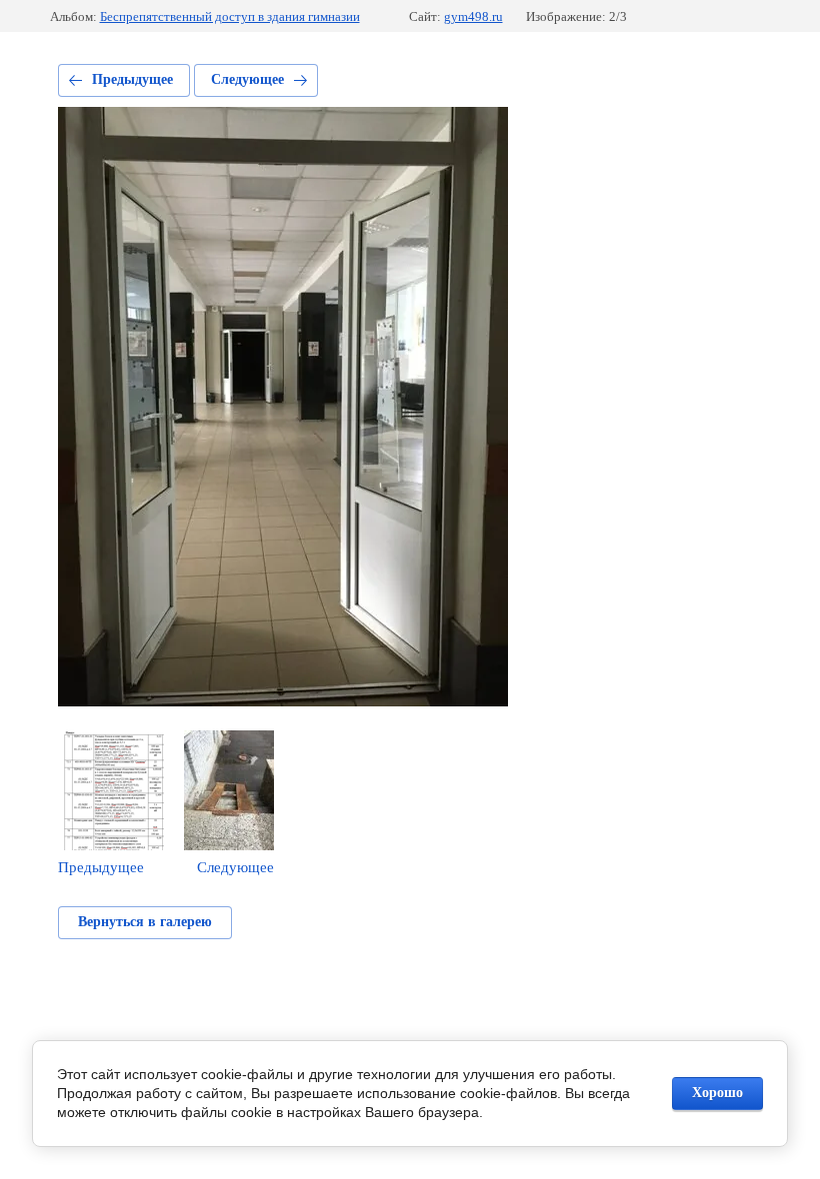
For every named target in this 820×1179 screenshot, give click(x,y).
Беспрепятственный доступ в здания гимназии (230, 16)
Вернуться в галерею (145, 921)
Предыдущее (132, 79)
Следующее (247, 79)
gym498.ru (473, 16)
